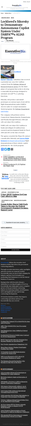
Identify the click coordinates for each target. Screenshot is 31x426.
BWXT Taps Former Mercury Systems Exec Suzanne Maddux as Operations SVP (14, 340)
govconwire (7, 318)
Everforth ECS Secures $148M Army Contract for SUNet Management (15, 335)
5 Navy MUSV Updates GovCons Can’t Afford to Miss (14, 195)
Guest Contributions (6, 308)
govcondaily (7, 369)
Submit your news (5, 310)
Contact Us (4, 312)
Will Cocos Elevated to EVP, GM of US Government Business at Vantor (12, 357)
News (2, 201)
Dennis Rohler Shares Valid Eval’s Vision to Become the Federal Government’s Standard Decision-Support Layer (15, 207)
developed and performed (16, 141)
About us (3, 305)
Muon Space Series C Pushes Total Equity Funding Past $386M (13, 348)
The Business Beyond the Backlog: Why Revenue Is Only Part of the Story (13, 361)
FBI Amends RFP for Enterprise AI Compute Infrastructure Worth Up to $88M (14, 415)
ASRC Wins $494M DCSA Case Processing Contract (13, 326)
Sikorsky (10, 79)
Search (27, 222)
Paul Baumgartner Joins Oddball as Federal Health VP (14, 331)
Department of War (13, 192)
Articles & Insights (6, 307)
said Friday (4, 111)
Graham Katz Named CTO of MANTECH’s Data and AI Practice (15, 322)
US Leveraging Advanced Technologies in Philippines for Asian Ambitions (13, 373)
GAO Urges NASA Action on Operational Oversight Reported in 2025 (13, 391)
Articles (3, 192)
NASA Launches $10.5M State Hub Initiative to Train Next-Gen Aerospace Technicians (15, 396)
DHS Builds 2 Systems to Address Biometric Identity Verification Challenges (14, 382)
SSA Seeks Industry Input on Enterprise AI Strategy (14, 377)
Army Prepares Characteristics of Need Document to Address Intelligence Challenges (15, 411)
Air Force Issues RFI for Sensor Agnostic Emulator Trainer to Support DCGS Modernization (13, 406)
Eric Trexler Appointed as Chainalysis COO (14, 344)
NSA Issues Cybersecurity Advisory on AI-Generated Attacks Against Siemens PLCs (13, 387)
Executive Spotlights (20, 200)
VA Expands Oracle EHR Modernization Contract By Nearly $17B (13, 352)
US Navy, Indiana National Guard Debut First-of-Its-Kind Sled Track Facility (15, 400)
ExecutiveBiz (5, 262)
